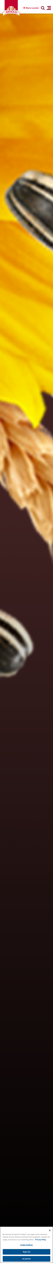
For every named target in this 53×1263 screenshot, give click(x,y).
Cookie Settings (26, 1245)
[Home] (11, 11)
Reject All (26, 1252)
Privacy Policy (40, 1239)
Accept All (26, 1258)
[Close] (50, 1230)
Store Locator (32, 8)
